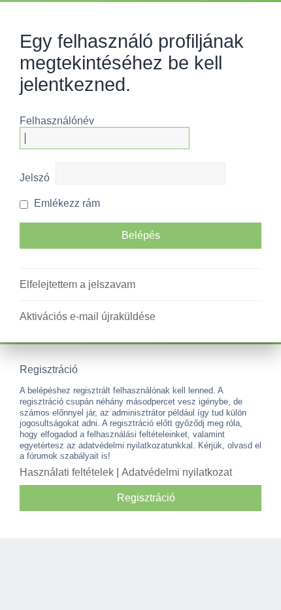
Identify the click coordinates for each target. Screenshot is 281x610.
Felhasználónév (57, 120)
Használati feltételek (67, 472)
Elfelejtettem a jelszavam (77, 284)
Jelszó (35, 177)
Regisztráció (146, 497)
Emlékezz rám (65, 203)
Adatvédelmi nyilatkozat (177, 472)
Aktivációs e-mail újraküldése (88, 316)
